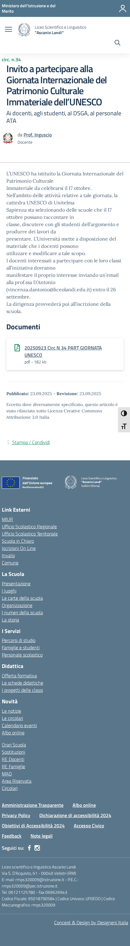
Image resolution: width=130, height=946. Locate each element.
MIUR (7, 519)
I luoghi (9, 590)
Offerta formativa (19, 675)
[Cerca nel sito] (117, 43)
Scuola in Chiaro (18, 541)
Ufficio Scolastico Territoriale (30, 533)
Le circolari (12, 718)
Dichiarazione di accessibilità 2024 (75, 815)
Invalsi (8, 555)
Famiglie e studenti (21, 647)
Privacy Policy (16, 815)
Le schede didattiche (22, 682)
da (21, 134)
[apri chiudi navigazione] (8, 30)
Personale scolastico (22, 654)
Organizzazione (17, 605)
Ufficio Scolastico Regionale (29, 526)
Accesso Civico (89, 825)
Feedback (11, 835)
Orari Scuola (14, 744)
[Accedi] (122, 8)
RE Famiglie (13, 766)
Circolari (10, 788)
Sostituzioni (13, 752)
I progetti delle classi (22, 690)
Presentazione (16, 583)
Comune (10, 562)
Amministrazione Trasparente (32, 805)
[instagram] (37, 848)
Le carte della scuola (22, 598)
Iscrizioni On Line (19, 548)
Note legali (42, 835)
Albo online (13, 732)
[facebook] (29, 848)
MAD (7, 773)
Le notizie (11, 710)
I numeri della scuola (22, 612)
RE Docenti (13, 759)
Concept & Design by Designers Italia (91, 922)
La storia (10, 619)
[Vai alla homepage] (24, 30)
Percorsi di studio (18, 640)
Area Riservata (16, 781)
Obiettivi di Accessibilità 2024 (33, 825)
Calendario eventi (19, 725)
